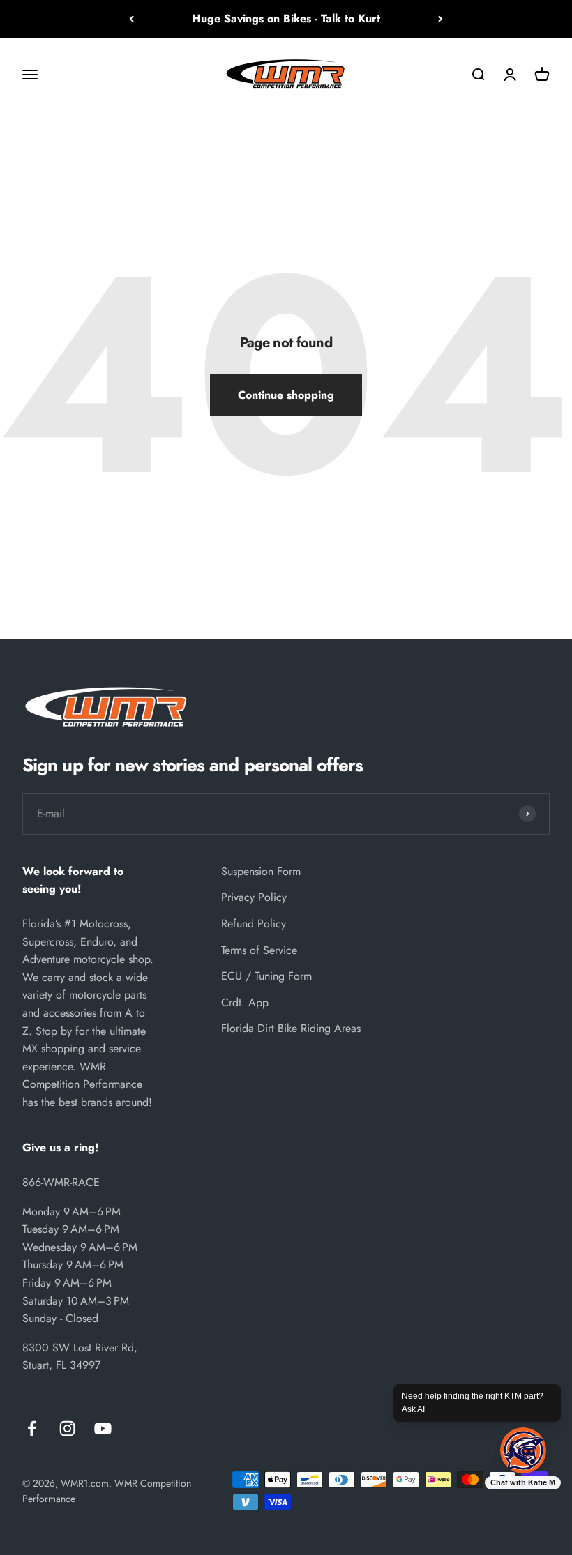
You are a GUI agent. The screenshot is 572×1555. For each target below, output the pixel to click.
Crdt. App (245, 1002)
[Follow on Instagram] (67, 1428)
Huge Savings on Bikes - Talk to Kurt (286, 18)
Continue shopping (286, 395)
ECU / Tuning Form (266, 976)
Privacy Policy (254, 897)
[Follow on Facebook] (31, 1428)
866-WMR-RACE (61, 1182)
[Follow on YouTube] (102, 1428)
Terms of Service (259, 950)
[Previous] (131, 19)
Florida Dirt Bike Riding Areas (291, 1028)
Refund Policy (253, 924)
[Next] (440, 19)
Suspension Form (261, 871)
